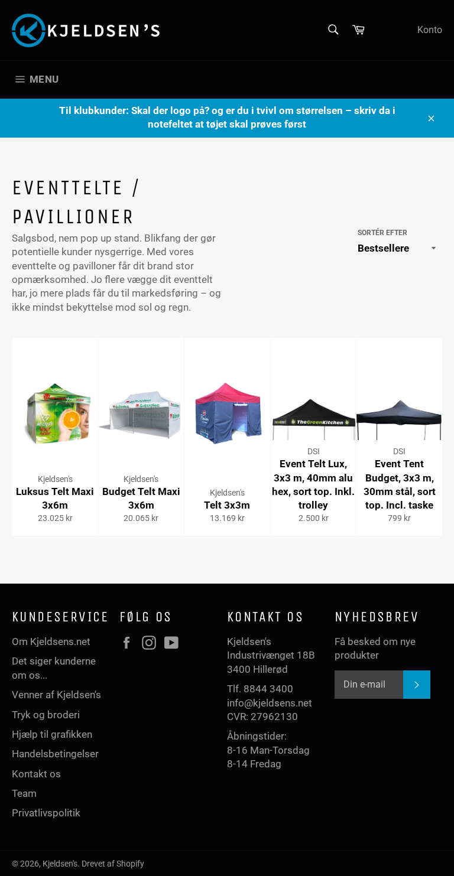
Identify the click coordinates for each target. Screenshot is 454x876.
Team (24, 793)
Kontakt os (36, 774)
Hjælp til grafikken (52, 734)
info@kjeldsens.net (269, 703)
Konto (429, 29)
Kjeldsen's (60, 863)
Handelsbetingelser (55, 754)
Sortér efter (382, 233)
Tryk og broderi (46, 715)
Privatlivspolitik (46, 813)
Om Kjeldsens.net (51, 641)
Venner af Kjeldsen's (56, 695)
